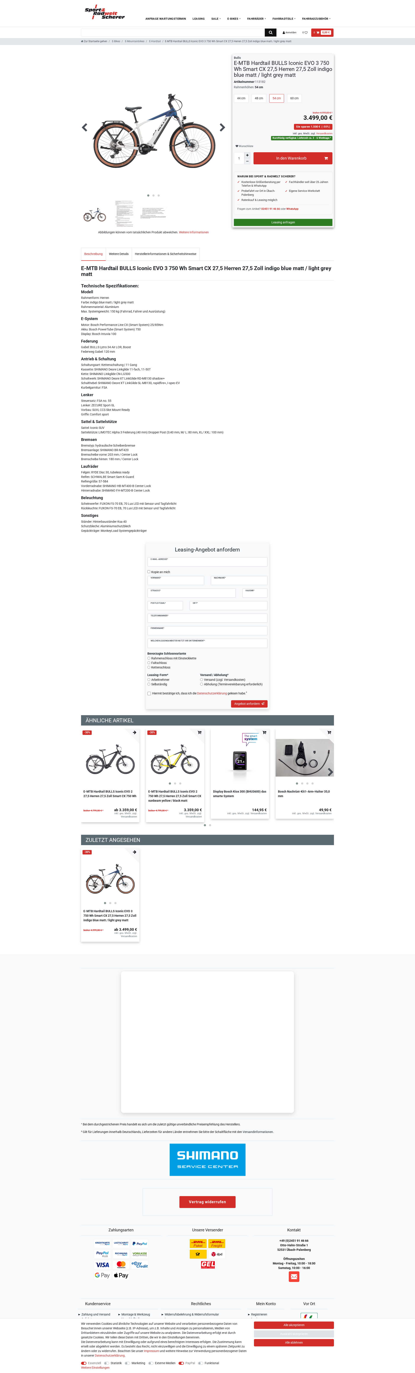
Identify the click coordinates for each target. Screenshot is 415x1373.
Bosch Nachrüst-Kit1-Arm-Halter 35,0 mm (304, 794)
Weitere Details (119, 254)
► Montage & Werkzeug (134, 1314)
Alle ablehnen (294, 1342)
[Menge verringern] (247, 161)
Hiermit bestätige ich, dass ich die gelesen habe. (199, 693)
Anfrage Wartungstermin (165, 18)
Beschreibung (93, 254)
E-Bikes (232, 18)
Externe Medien (165, 1363)
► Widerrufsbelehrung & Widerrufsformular (190, 1314)
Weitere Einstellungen (95, 1367)
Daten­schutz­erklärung (110, 1355)
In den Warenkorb (291, 158)
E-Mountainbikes (134, 41)
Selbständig (159, 684)
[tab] (93, 254)
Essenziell (94, 1363)
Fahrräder (255, 18)
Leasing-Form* (157, 675)
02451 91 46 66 (270, 208)
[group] (175, 758)
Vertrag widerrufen (207, 1202)
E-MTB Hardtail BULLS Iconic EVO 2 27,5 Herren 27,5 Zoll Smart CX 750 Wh (109, 794)
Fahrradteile (283, 18)
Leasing (199, 18)
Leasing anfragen (283, 222)
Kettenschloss (160, 667)
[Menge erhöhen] (247, 155)
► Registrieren (257, 1314)
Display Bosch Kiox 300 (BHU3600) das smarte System (239, 794)
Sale (215, 18)
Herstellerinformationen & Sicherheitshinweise (165, 254)
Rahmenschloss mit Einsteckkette (173, 658)
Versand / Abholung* (214, 675)
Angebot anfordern (247, 703)
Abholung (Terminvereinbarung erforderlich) (233, 684)
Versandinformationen (258, 1132)
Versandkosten (324, 133)
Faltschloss (159, 663)
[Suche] (270, 33)
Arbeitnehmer (160, 679)
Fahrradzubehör (315, 18)
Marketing (138, 1363)
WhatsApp (292, 208)
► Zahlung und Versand (94, 1314)
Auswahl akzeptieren (294, 1334)
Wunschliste (245, 146)
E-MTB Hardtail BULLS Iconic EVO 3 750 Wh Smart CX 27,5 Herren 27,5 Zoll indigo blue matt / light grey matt (109, 915)
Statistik (116, 1363)
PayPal (190, 1363)
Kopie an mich (160, 572)
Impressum (151, 1351)
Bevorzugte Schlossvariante (166, 653)
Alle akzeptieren (294, 1325)
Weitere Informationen (194, 232)
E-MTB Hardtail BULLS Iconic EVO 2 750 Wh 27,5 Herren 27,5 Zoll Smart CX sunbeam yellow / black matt (174, 796)
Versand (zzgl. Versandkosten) (224, 679)
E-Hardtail (154, 41)
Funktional (212, 1363)
